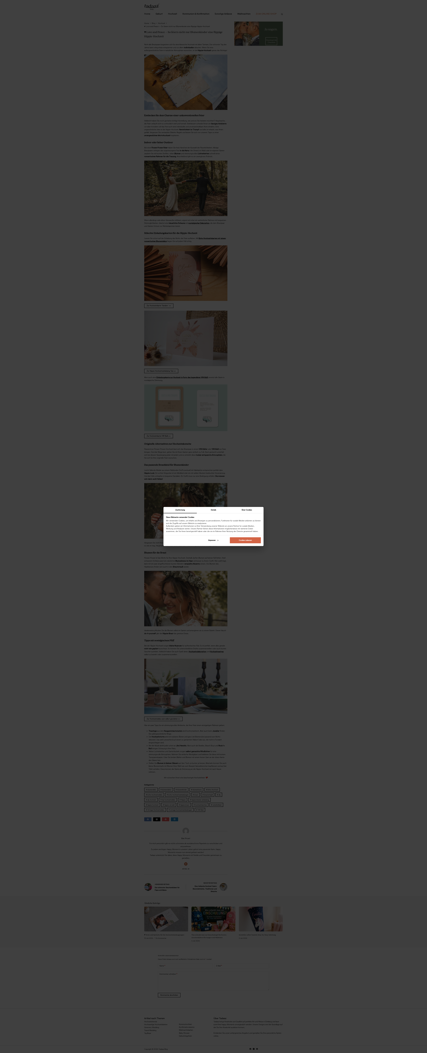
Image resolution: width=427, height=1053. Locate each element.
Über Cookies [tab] (247, 510)
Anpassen (212, 540)
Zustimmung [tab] (180, 510)
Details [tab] (213, 510)
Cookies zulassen (245, 540)
